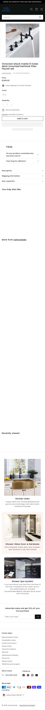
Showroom (6, 658)
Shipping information (11, 176)
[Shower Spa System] (22, 567)
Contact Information (9, 643)
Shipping (5, 114)
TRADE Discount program (11, 664)
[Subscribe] (38, 617)
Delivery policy (7, 661)
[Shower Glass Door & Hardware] (22, 527)
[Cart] (36, 9)
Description (7, 171)
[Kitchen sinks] (22, 477)
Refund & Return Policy (10, 637)
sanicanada (6, 73)
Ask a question (8, 181)
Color (4, 90)
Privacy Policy (7, 646)
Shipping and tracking (10, 655)
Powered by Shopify (27, 705)
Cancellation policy (9, 640)
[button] (22, 124)
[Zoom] (42, 54)
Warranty (5, 652)
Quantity (5, 100)
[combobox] (22, 17)
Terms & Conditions (9, 649)
